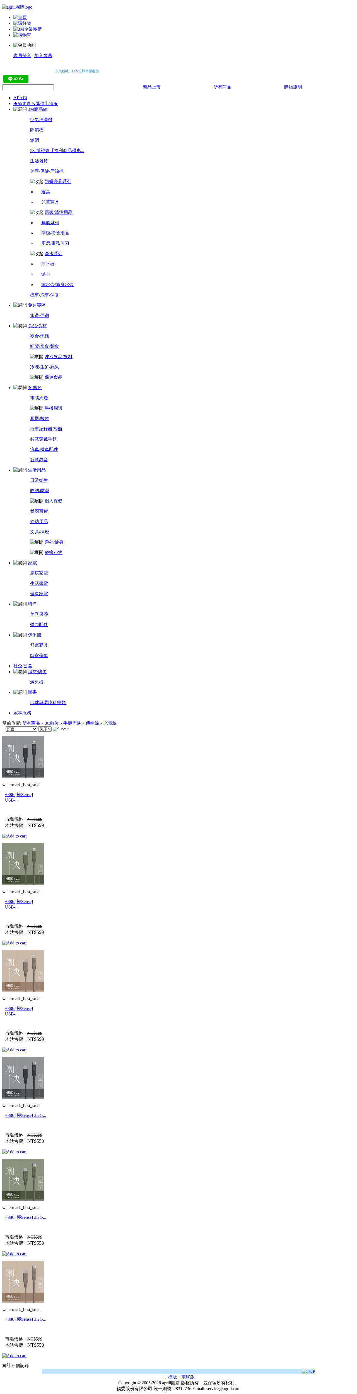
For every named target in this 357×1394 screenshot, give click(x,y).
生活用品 (37, 470)
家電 (32, 562)
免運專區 (37, 305)
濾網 (34, 140)
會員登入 (22, 55)
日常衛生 (39, 480)
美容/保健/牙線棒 (47, 171)
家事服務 (22, 713)
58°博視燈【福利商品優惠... (57, 150)
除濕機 (37, 130)
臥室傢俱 (39, 655)
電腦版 (188, 1377)
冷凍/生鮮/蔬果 (44, 367)
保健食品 (53, 377)
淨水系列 (53, 253)
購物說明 (293, 87)
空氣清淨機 (41, 119)
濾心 (45, 274)
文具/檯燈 (39, 531)
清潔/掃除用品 (55, 233)
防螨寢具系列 (58, 181)
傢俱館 (34, 635)
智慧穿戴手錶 (43, 439)
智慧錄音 (39, 459)
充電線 (110, 723)
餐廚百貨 (39, 511)
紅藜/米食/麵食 (44, 346)
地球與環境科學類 (48, 702)
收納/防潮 (39, 490)
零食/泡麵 (39, 336)
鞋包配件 (39, 624)
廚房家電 (39, 573)
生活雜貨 (39, 160)
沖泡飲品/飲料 (59, 356)
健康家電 (39, 593)
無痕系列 (50, 222)
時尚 (32, 604)
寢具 (45, 191)
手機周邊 (53, 408)
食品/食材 (37, 325)
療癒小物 (53, 552)
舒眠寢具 (39, 645)
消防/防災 (37, 671)
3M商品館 (37, 109)
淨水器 (48, 264)
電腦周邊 (39, 398)
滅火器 (37, 682)
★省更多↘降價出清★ (35, 103)
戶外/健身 (54, 542)
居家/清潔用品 (59, 212)
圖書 (32, 692)
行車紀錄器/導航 (46, 428)
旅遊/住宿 (39, 315)
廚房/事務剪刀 (55, 243)
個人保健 (53, 501)
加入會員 (43, 55)
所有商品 (222, 87)
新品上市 (152, 87)
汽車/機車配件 (44, 449)
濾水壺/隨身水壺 (57, 284)
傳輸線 (92, 723)
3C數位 (35, 387)
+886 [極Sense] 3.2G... (25, 1115)
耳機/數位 (39, 418)
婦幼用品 (39, 521)
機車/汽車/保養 (44, 294)
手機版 (170, 1377)
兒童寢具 (50, 202)
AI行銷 (20, 97)
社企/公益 (22, 665)
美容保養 (39, 614)
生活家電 (39, 583)
